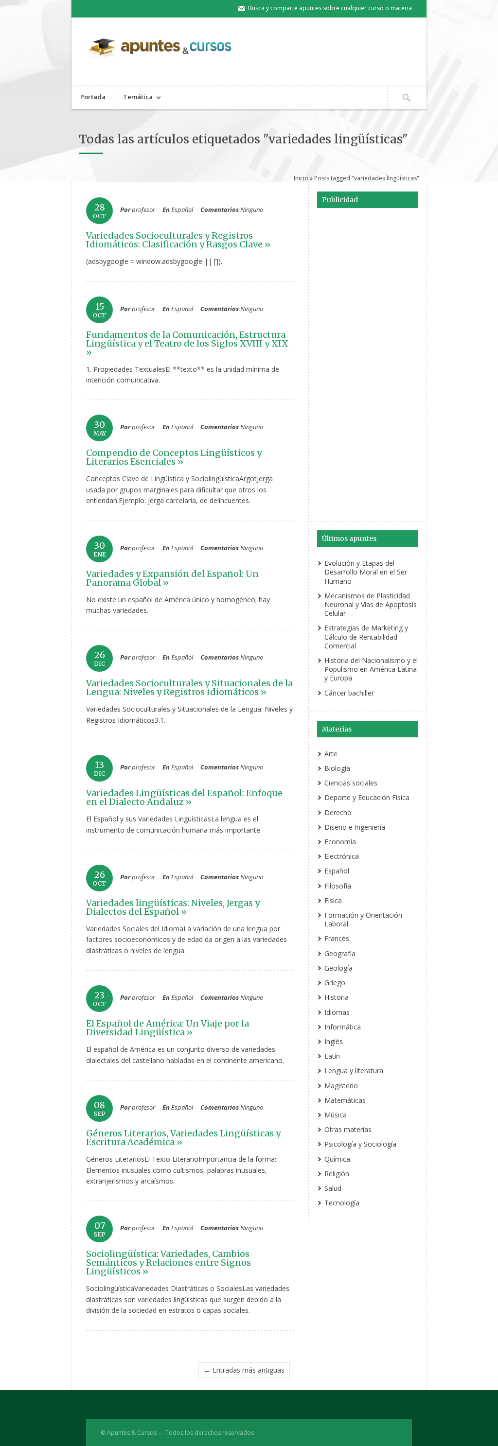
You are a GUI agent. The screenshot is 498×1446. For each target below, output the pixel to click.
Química (337, 1159)
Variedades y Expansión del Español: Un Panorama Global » (172, 578)
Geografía (340, 953)
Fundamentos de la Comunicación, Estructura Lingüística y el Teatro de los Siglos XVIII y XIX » (187, 343)
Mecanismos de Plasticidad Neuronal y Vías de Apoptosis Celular (370, 604)
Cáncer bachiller (349, 692)
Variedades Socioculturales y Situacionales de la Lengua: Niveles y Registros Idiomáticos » (189, 687)
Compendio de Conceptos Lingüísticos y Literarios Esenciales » (174, 457)
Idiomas (337, 1012)
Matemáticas (345, 1100)
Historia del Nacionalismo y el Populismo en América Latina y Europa (371, 669)
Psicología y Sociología (360, 1144)
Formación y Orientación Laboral (363, 919)
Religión (336, 1173)
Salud (332, 1188)
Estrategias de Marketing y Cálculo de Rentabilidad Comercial (366, 636)
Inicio (301, 178)
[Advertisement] (367, 366)
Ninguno (251, 209)
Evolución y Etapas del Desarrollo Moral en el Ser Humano (365, 571)
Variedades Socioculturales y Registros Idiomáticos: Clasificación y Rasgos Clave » (178, 240)
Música (335, 1114)
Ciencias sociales (350, 782)
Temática (133, 98)
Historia (336, 997)
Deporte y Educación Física (366, 797)
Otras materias (348, 1129)
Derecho (338, 812)
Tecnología (341, 1202)
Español (182, 209)
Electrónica (341, 856)
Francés (336, 938)
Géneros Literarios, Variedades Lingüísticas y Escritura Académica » (183, 1138)
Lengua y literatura (353, 1070)
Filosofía (337, 885)
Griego (334, 982)
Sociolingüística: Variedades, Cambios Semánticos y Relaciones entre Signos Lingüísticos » (168, 1262)
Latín (332, 1056)
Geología (338, 968)
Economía (340, 841)
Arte (331, 753)
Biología (337, 768)
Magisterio (341, 1085)
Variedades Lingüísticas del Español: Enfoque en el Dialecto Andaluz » (184, 797)
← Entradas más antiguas (244, 1370)
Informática (342, 1026)
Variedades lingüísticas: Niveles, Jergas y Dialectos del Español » (173, 907)
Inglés (333, 1041)
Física (333, 900)
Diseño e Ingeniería (354, 827)
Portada (93, 96)
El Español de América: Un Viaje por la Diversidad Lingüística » (167, 1028)
